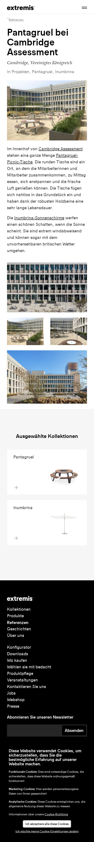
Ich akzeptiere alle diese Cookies (47, 824)
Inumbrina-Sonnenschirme (39, 217)
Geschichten (19, 628)
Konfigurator (19, 647)
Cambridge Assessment (60, 148)
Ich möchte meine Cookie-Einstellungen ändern (47, 831)
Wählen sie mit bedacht (29, 666)
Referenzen (17, 622)
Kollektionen (19, 609)
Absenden (74, 730)
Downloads (17, 653)
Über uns (15, 635)
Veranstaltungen (22, 680)
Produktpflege (20, 673)
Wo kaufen (17, 660)
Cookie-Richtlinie (56, 814)
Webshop (15, 699)
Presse (13, 706)
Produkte (15, 615)
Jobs (11, 693)
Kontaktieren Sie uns (26, 686)
